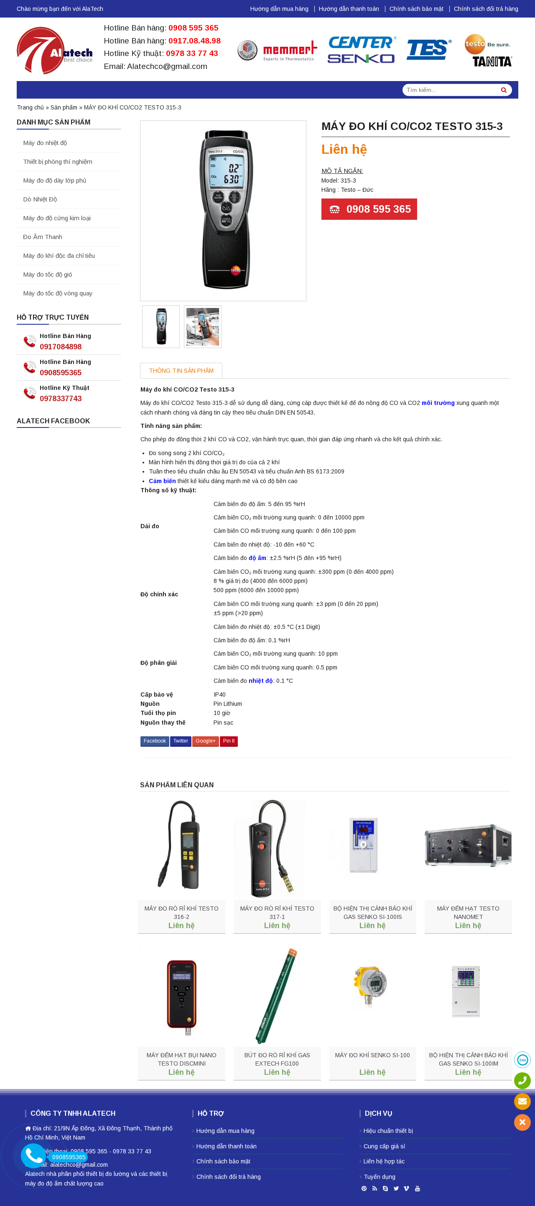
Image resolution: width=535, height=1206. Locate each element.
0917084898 (61, 347)
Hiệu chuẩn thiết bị (388, 1130)
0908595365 (61, 373)
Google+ (206, 741)
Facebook (155, 741)
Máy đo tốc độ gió (47, 274)
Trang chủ (30, 107)
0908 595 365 (193, 27)
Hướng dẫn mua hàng (279, 8)
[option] (161, 326)
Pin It (228, 741)
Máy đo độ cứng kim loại (57, 217)
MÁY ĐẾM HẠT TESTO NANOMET (468, 912)
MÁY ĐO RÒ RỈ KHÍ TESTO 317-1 (277, 912)
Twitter (180, 741)
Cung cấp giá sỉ (384, 1146)
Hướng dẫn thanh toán (349, 8)
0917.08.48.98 (194, 40)
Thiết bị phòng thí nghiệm (57, 161)
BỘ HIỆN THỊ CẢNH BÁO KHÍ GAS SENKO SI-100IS (373, 912)
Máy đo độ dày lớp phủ (54, 180)
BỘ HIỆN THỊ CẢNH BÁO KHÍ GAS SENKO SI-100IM (468, 1059)
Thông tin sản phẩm (181, 370)
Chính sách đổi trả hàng (486, 8)
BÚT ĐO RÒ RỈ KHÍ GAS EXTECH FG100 (277, 1059)
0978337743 (61, 398)
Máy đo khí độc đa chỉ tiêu (59, 255)
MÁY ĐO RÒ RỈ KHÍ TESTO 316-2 (182, 912)
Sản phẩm (64, 107)
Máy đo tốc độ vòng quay (58, 293)
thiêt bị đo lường (107, 1173)
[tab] (181, 370)
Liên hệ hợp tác (384, 1161)
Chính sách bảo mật (416, 8)
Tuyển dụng (379, 1176)
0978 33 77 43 (192, 53)
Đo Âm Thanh (42, 236)
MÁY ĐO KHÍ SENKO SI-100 (372, 1055)
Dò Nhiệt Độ (40, 199)
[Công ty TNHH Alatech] (54, 49)
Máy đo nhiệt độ (45, 142)
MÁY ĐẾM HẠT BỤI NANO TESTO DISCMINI (182, 1059)
